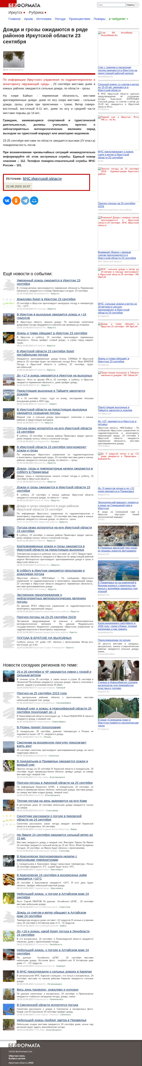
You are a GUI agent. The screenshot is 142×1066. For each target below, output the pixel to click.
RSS (31, 1063)
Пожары (99, 19)
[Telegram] (25, 200)
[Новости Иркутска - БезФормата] (21, 4)
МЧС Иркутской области (42, 178)
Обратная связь (17, 1056)
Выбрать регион (17, 1058)
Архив (28, 19)
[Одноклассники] (16, 200)
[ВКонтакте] (7, 200)
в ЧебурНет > (118, 19)
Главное (14, 19)
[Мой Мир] (34, 200)
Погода (60, 19)
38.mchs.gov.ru (16, 70)
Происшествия (79, 19)
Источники (43, 19)
